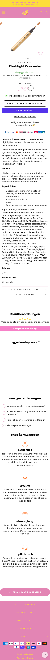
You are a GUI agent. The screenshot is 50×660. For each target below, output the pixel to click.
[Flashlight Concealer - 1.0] (11, 385)
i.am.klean (25, 62)
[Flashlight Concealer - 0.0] (8, 385)
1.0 (25, 88)
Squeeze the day (24, 605)
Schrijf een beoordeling (25, 329)
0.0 (19, 88)
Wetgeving (24, 628)
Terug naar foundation (26, 592)
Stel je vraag (25, 294)
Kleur (25, 83)
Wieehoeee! (24, 621)
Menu (24, 636)
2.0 (30, 88)
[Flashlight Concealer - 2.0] (13, 385)
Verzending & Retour (25, 289)
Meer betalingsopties (25, 116)
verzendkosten (21, 75)
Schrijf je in (24, 613)
